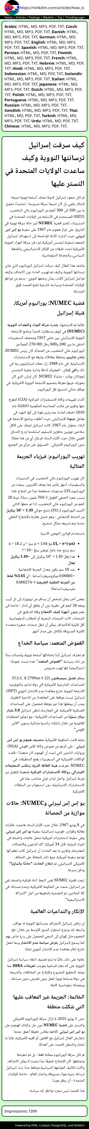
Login (80, 17)
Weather (48, 17)
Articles (21, 17)
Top (59, 17)
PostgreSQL (59, 1125)
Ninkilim (79, 1125)
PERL (34, 1125)
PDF (52, 26)
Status (11, 21)
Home (9, 17)
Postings (34, 17)
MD (34, 26)
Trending (71, 17)
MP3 (43, 26)
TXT (61, 26)
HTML (24, 26)
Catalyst (44, 1125)
